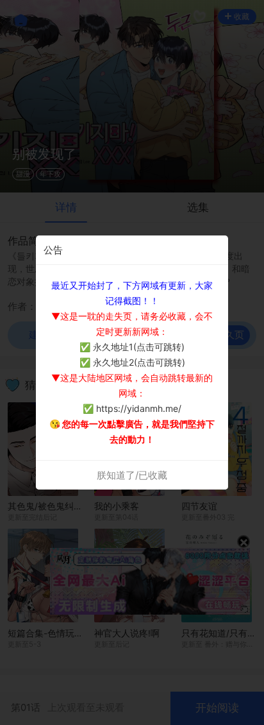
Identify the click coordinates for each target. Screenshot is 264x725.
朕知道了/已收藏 (132, 475)
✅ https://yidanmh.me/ (132, 408)
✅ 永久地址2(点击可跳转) (132, 362)
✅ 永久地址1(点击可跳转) (132, 346)
